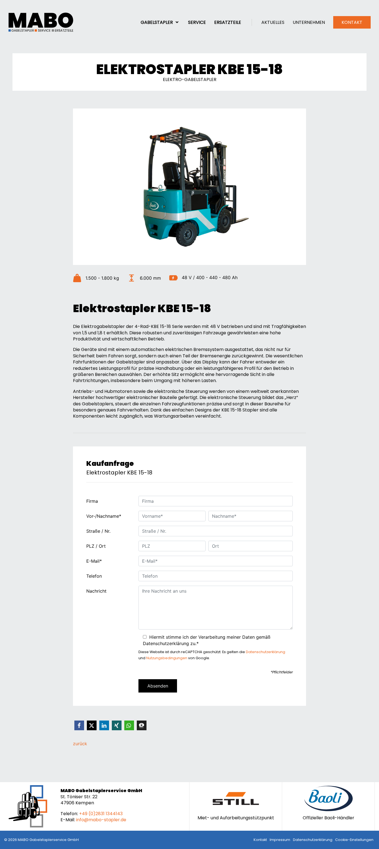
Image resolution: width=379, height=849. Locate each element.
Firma (92, 501)
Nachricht (96, 591)
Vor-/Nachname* (103, 516)
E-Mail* (94, 561)
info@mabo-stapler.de (101, 820)
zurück (80, 743)
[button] (79, 725)
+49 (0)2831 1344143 (101, 813)
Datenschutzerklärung (265, 652)
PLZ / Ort (96, 546)
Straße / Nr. (98, 531)
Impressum (280, 839)
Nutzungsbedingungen (166, 658)
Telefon (94, 576)
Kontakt (260, 839)
